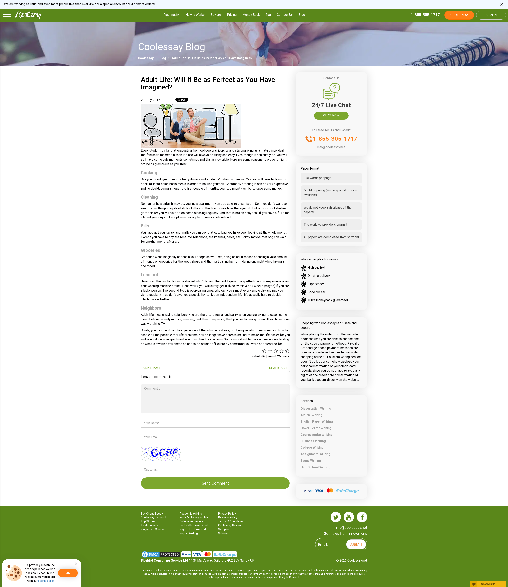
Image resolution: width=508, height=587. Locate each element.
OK (68, 573)
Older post (152, 368)
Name (215, 417)
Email (215, 431)
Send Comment (215, 483)
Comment (215, 383)
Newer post (278, 368)
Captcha (215, 446)
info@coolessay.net (331, 147)
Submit (356, 544)
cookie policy (46, 580)
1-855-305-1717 (425, 15)
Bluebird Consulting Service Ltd (164, 560)
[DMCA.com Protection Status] (161, 554)
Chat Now (331, 115)
